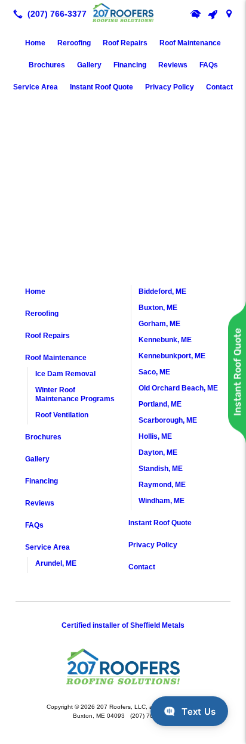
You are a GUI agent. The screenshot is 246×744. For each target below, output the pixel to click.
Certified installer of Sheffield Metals (122, 625)
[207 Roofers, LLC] (123, 12)
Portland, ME (160, 404)
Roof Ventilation (61, 415)
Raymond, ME (162, 484)
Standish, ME (161, 468)
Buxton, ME (158, 307)
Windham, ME (161, 501)
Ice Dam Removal (65, 374)
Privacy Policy (169, 87)
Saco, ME (154, 372)
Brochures (47, 65)
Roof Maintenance (190, 43)
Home (35, 43)
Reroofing (74, 43)
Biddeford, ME (162, 291)
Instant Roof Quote (101, 87)
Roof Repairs (125, 43)
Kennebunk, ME (165, 340)
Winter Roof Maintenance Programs (75, 394)
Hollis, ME (155, 436)
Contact (219, 87)
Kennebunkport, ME (172, 356)
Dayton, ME (158, 452)
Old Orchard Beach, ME (178, 388)
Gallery (89, 65)
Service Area (35, 87)
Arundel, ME (55, 563)
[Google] (229, 13)
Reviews (172, 65)
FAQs (208, 65)
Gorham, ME (159, 324)
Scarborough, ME (168, 420)
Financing (129, 65)
